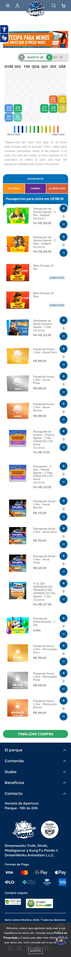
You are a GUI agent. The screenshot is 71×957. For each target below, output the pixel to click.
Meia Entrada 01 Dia (43, 267)
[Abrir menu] (8, 5)
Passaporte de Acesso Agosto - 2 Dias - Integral (44, 240)
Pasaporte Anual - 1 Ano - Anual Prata (44, 379)
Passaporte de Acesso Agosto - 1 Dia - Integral (44, 212)
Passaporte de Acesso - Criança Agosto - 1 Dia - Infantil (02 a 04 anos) (43, 438)
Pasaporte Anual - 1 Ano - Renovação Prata (45, 676)
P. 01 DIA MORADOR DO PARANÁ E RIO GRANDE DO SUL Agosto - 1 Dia (44, 590)
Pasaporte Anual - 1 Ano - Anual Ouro (45, 350)
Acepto (35, 950)
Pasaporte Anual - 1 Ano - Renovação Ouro (45, 649)
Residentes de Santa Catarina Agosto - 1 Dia (42, 323)
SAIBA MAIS (56, 277)
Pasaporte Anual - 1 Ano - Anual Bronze (44, 407)
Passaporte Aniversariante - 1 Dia (44, 621)
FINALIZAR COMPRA (35, 734)
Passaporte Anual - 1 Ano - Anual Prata (45, 559)
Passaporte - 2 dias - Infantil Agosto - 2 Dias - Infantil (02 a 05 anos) (43, 473)
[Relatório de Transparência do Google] (13, 903)
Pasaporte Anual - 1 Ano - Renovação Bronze (45, 704)
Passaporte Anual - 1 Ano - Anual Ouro (45, 530)
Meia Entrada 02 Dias (43, 295)
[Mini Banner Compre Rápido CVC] (35, 39)
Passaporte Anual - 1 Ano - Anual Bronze (45, 504)
